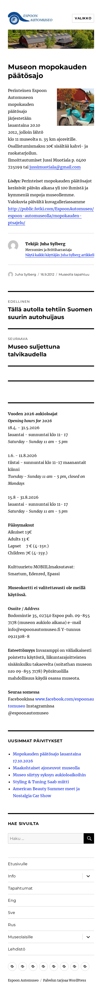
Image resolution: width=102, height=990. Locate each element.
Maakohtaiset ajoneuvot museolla (46, 767)
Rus (12, 924)
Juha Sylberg (25, 274)
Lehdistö (16, 949)
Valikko (83, 18)
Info (12, 876)
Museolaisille (20, 937)
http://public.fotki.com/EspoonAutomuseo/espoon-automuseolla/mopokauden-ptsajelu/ (51, 215)
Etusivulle (17, 864)
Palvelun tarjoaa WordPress (64, 980)
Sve (11, 912)
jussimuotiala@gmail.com (55, 167)
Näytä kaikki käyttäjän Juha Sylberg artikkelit (60, 255)
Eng (12, 900)
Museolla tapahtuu (74, 274)
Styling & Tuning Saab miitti (41, 781)
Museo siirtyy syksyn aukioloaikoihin (49, 774)
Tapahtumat (20, 888)
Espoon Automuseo (23, 980)
